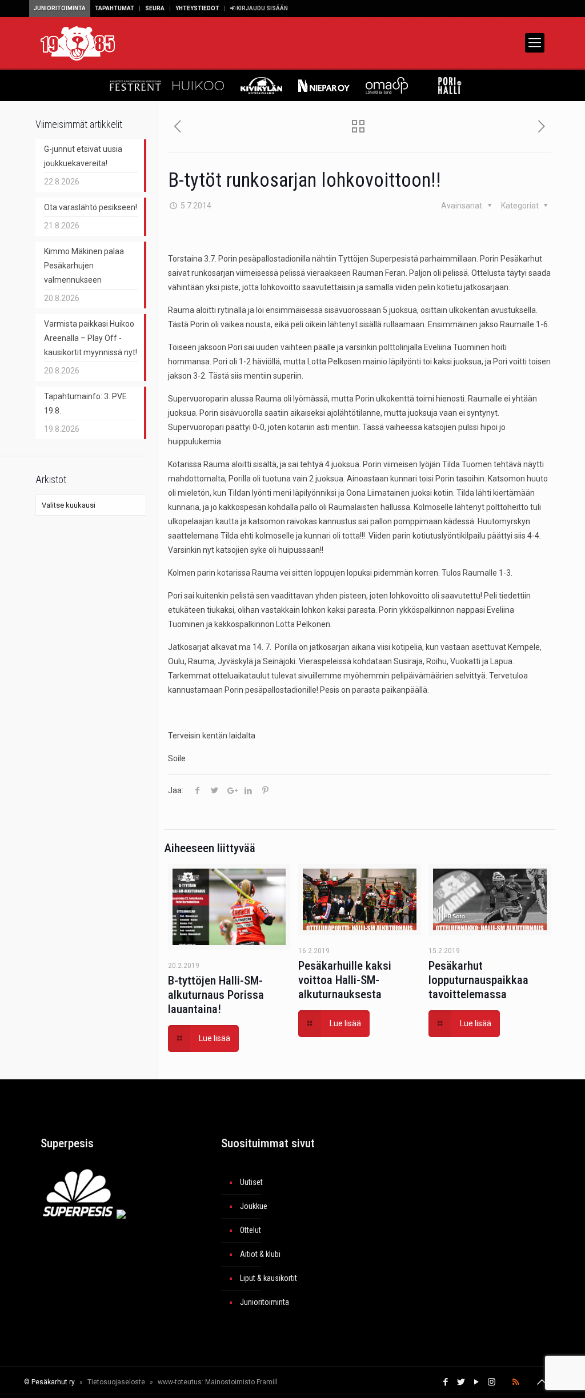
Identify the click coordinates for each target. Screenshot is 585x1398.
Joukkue (253, 1206)
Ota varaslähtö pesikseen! (90, 207)
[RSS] (516, 1382)
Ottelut (250, 1230)
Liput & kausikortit (268, 1278)
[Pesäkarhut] (78, 43)
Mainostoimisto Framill (241, 1382)
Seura (155, 8)
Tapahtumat (114, 8)
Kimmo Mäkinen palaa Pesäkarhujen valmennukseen (84, 265)
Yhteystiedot (197, 8)
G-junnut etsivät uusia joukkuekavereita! (83, 156)
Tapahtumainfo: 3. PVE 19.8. (85, 403)
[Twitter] (461, 1382)
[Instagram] (492, 1382)
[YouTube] (476, 1382)
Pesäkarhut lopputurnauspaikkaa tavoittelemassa (478, 980)
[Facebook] (445, 1382)
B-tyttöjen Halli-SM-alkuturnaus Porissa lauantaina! (216, 995)
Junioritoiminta (60, 8)
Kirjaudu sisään (261, 8)
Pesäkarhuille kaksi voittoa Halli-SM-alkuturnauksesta (344, 980)
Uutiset (251, 1182)
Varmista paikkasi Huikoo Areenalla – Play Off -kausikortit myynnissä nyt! (90, 338)
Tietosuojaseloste (116, 1382)
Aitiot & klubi (260, 1254)
